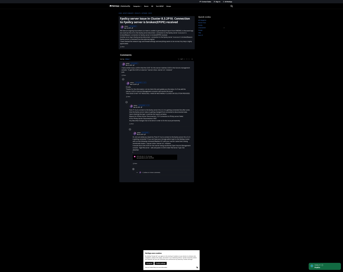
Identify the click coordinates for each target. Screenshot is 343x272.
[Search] (231, 6)
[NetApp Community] (120, 6)
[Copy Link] (132, 28)
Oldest (127, 59)
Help (199, 33)
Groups (200, 30)
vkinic (126, 26)
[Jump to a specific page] (191, 59)
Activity (200, 25)
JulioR (127, 63)
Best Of (200, 35)
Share (122, 47)
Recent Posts (202, 23)
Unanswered (211, 28)
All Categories (202, 20)
